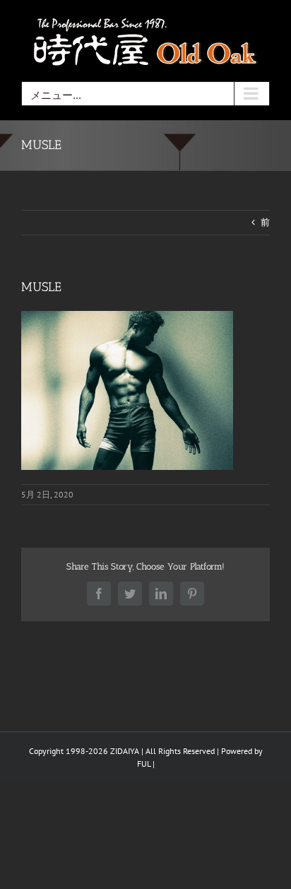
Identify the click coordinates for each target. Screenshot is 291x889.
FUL (143, 763)
